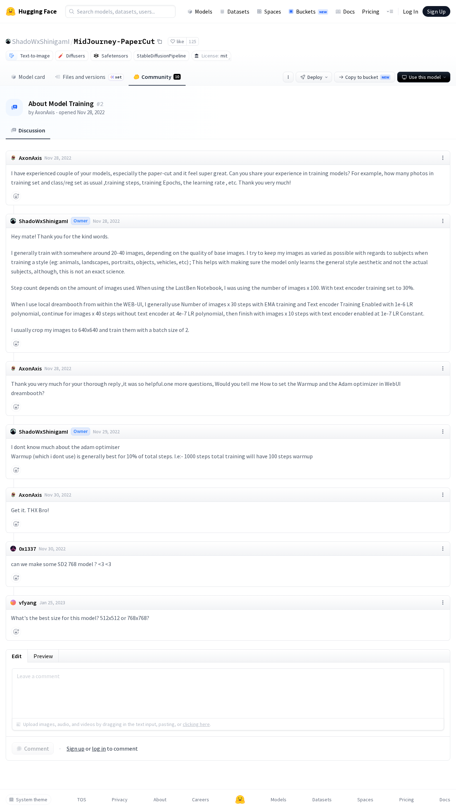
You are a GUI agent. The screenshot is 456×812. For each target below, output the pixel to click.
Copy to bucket (367, 77)
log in (99, 748)
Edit (17, 656)
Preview (43, 656)
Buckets (311, 11)
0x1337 (27, 548)
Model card (32, 76)
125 (192, 41)
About (160, 799)
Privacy (120, 799)
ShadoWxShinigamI (41, 41)
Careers (200, 799)
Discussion (32, 130)
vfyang (27, 602)
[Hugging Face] (240, 800)
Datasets (238, 11)
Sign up (75, 748)
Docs (349, 11)
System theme (31, 799)
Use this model (425, 77)
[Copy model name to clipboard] (159, 41)
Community (160, 76)
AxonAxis (45, 112)
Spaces (272, 11)
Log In (410, 11)
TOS (81, 799)
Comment (36, 748)
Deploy (314, 77)
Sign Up (436, 11)
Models (203, 11)
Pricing (370, 11)
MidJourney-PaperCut (114, 41)
